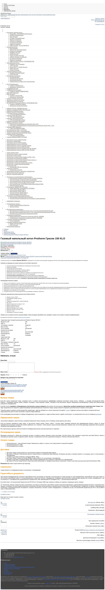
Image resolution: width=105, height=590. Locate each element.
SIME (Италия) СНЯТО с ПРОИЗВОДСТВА (22, 61)
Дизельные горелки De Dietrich (18, 105)
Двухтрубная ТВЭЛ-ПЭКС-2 (18, 191)
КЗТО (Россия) (14, 225)
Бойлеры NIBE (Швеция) (14, 127)
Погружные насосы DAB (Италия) (16, 142)
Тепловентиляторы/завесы (10, 200)
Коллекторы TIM (12, 165)
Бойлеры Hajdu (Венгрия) (14, 115)
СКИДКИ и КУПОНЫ (9, 565)
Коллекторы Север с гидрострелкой (17, 154)
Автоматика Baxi (14, 77)
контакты (98, 414)
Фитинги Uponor (14, 206)
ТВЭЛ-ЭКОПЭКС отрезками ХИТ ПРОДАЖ (22, 188)
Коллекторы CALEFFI (16, 170)
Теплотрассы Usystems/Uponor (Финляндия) (20, 177)
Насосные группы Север (14, 155)
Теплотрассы (7, 175)
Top (2, 588)
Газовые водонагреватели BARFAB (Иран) (19, 132)
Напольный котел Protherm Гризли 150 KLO (16, 234)
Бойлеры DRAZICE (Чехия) (15, 122)
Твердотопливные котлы (14, 71)
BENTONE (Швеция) (13, 93)
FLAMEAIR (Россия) (12, 88)
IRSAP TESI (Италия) (16, 223)
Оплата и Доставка (9, 5)
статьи (68, 410)
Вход (2, 13)
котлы (29, 576)
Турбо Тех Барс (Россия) (17, 55)
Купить (2, 389)
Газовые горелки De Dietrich (18, 104)
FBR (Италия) (11, 94)
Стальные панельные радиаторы (16, 219)
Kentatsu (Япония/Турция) (17, 73)
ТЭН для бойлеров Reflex (17, 135)
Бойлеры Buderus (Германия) (15, 112)
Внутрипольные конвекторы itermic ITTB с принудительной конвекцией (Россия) (32, 212)
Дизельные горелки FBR (17, 97)
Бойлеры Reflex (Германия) (15, 134)
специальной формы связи (50, 579)
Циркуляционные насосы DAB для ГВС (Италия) (21, 150)
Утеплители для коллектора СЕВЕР (17, 158)
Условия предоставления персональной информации (19, 567)
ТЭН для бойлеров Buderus (18, 114)
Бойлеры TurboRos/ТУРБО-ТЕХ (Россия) (18, 110)
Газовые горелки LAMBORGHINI (19, 91)
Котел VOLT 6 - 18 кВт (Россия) (18, 67)
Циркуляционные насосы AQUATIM (17, 144)
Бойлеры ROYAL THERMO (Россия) (17, 108)
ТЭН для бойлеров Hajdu (17, 117)
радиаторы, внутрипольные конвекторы (64, 576)
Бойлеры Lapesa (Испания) (15, 118)
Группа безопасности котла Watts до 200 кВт (13, 386)
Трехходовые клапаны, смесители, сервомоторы (21, 171)
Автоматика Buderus (16, 80)
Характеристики (11, 257)
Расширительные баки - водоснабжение (18, 131)
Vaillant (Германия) (15, 44)
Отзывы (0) (25, 257)
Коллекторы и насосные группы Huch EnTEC (20, 162)
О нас (5, 4)
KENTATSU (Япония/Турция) (18, 49)
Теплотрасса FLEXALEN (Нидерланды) (18, 195)
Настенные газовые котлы (15, 32)
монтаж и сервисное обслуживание (94, 530)
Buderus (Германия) (15, 39)
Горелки (6, 83)
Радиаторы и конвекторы (10, 208)
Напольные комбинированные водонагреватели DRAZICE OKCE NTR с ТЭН (32, 125)
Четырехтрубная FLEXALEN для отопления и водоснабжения (27, 198)
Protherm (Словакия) (16, 41)
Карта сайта (7, 574)
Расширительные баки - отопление (17, 130)
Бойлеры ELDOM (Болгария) (15, 111)
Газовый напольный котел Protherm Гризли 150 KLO (20, 256)
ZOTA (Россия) (14, 65)
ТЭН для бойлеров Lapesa (17, 120)
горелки (97, 540)
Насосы (6, 138)
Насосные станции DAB (13, 141)
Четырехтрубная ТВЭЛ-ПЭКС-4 (19, 192)
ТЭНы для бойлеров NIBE (17, 128)
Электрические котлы (13, 63)
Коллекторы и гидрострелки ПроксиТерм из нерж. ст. (22, 160)
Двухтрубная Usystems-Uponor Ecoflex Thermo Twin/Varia (26, 178)
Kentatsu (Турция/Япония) (17, 38)
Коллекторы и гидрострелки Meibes (17, 161)
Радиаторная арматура (13, 226)
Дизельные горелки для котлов (15, 100)
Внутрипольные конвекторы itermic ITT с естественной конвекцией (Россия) (31, 210)
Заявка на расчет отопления (12, 568)
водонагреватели (36, 576)
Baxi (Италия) (14, 36)
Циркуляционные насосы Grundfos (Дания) (19, 145)
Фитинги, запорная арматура (15, 174)
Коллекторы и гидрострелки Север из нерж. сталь (21, 157)
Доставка (90, 502)
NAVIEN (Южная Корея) (16, 35)
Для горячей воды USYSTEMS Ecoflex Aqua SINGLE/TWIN (26, 184)
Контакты (6, 571)
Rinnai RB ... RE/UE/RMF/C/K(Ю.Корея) (21, 34)
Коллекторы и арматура (10, 151)
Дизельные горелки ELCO (17, 87)
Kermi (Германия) (15, 220)
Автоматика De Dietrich (16, 78)
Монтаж (6, 8)
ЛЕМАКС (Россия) (15, 52)
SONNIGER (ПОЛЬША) (13, 201)
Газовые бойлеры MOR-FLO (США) (17, 137)
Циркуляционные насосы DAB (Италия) (18, 147)
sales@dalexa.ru (5, 18)
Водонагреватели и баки (10, 107)
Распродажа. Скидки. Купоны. (95, 514)
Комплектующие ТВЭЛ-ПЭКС (18, 194)
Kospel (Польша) (14, 70)
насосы (88, 576)
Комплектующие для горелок (15, 101)
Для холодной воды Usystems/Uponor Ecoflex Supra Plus (26, 181)
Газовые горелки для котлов (15, 98)
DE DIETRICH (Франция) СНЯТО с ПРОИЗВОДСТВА (22, 103)
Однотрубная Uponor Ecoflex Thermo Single (22, 182)
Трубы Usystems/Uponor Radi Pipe (19, 205)
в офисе (101, 523)
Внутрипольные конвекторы (15, 209)
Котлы (5, 31)
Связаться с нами (18, 557)
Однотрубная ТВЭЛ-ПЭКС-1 (18, 190)
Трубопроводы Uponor (13, 204)
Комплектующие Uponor (17, 185)
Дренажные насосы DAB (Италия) (16, 139)
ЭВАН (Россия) (14, 68)
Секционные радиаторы (14, 215)
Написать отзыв (21, 255)
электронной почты (64, 579)
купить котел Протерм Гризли (43, 256)
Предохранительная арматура (15, 172)
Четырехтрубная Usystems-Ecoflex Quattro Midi (23, 179)
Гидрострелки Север (13, 152)
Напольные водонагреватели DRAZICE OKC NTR (24, 124)
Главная (6, 229)
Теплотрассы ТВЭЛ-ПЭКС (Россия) (17, 187)
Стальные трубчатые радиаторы (16, 222)
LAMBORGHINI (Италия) (14, 90)
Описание (3, 257)
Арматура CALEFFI (13, 168)
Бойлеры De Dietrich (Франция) (16, 121)
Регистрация (7, 13)
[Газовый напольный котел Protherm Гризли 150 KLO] (16, 242)
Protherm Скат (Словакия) (17, 64)
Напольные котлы (12, 47)
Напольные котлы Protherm (24, 317)
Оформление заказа (9, 10)
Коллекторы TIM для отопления (19, 167)
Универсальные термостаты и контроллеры (22, 81)
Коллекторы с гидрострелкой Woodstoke (18, 164)
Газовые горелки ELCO (16, 85)
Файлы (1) (19, 257)
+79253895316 (100, 21)
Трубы (5, 202)
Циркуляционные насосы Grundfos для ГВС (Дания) (21, 148)
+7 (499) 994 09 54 (98, 20)
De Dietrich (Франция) (16, 42)
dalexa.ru (48, 583)
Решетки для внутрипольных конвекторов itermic (24, 213)
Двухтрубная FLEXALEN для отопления (21, 197)
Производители (8, 572)
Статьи (6, 6)
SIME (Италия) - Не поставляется (19, 45)
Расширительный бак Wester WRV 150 (12, 391)
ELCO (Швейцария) (13, 84)
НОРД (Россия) (14, 54)
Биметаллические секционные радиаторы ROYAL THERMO (27, 216)
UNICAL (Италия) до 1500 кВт (18, 57)
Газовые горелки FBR (16, 95)
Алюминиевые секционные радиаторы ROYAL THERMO (26, 218)
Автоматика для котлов (14, 76)
